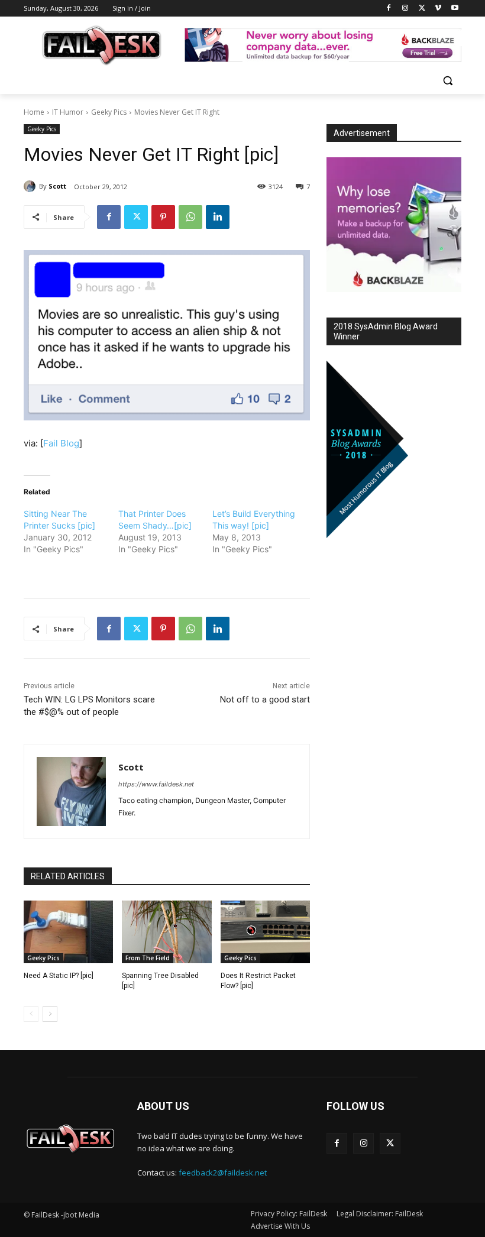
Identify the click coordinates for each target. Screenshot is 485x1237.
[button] (447, 81)
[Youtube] (454, 8)
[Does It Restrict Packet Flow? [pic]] (265, 932)
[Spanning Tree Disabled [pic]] (166, 932)
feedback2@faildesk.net (223, 1172)
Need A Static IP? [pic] (58, 976)
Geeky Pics (109, 112)
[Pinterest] (163, 217)
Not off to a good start (265, 699)
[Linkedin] (217, 217)
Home (34, 112)
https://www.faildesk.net (156, 784)
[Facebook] (389, 8)
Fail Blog (61, 443)
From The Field (147, 958)
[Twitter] (422, 8)
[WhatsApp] (190, 217)
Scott (57, 186)
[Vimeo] (438, 8)
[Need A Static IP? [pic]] (68, 932)
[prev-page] (31, 1014)
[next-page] (50, 1014)
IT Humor (67, 112)
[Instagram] (405, 8)
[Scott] (31, 186)
